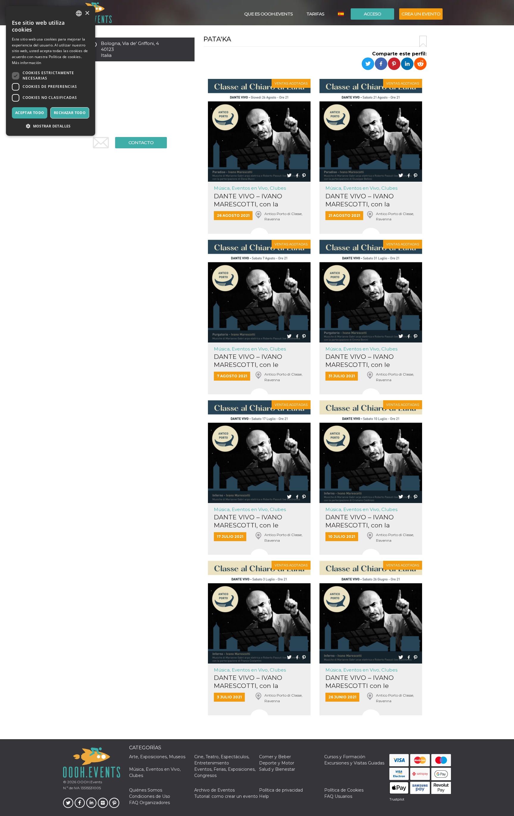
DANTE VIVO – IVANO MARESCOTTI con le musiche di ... (359, 682)
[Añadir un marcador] (423, 41)
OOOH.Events (89, 782)
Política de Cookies (343, 790)
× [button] (87, 13)
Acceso (372, 14)
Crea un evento (421, 14)
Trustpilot (396, 799)
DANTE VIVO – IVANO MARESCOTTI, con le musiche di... (248, 361)
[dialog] (50, 71)
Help (264, 796)
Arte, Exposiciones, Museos (157, 756)
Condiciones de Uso (149, 796)
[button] (50, 126)
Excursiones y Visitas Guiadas (354, 763)
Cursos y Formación (344, 756)
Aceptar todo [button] (29, 112)
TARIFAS (315, 14)
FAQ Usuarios (338, 796)
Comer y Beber (275, 756)
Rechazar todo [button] (70, 112)
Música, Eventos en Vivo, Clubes (250, 188)
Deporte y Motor (276, 763)
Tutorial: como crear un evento (226, 796)
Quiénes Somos (145, 790)
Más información (26, 62)
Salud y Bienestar (277, 769)
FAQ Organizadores (149, 802)
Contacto (140, 142)
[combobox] (79, 13)
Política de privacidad (281, 790)
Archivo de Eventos (214, 790)
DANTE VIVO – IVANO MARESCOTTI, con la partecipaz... (248, 200)
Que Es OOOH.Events (268, 14)
